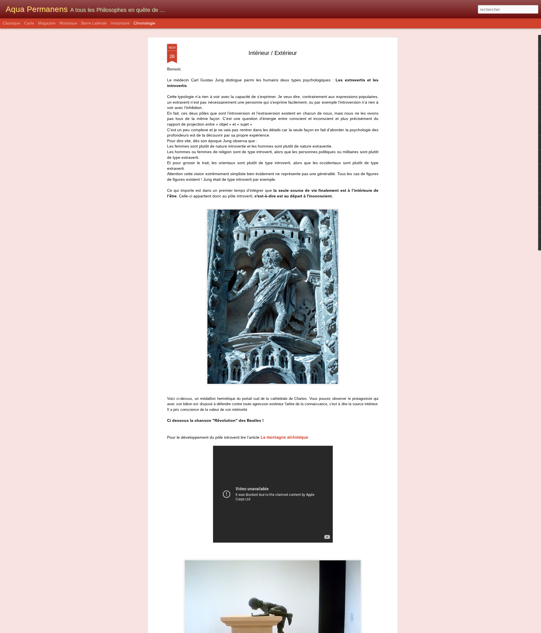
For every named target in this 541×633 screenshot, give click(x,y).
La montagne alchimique (284, 437)
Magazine (47, 23)
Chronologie (144, 23)
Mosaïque (68, 23)
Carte (29, 23)
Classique (11, 23)
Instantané (120, 23)
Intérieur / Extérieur (273, 53)
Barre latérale (94, 23)
